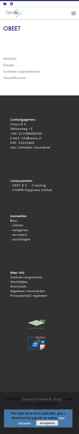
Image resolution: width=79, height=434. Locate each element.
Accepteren (47, 423)
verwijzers (19, 234)
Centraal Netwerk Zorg (41, 399)
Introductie (9, 58)
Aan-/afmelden (21, 147)
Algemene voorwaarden (27, 291)
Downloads (18, 286)
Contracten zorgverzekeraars (21, 71)
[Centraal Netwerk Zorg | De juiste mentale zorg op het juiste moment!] (13, 13)
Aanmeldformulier (14, 78)
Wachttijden (19, 281)
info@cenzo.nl (31, 138)
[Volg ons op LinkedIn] (11, 4)
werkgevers (20, 230)
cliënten (17, 225)
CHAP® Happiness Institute (32, 190)
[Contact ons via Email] (4, 4)
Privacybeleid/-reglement (28, 295)
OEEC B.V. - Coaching (29, 185)
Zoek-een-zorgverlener (26, 277)
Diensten (8, 65)
